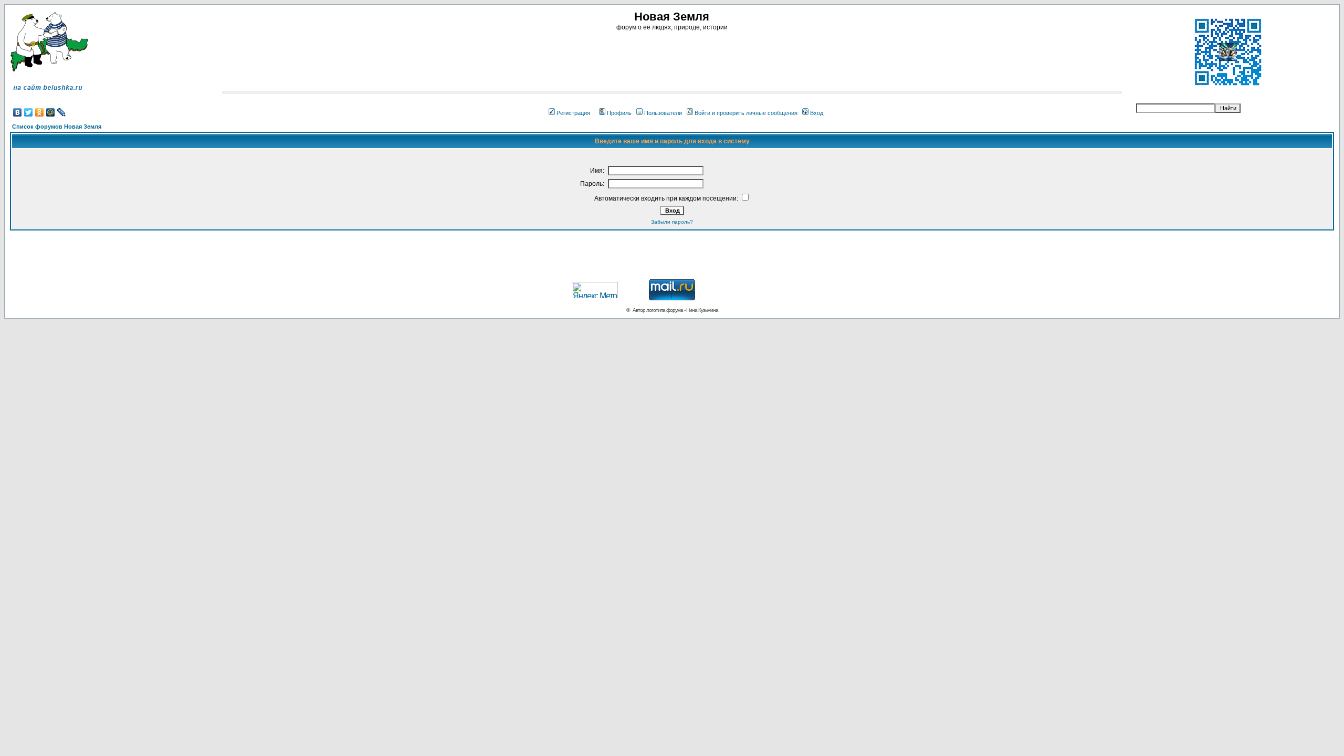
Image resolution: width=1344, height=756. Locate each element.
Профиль (619, 113)
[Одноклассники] (39, 112)
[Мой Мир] (50, 112)
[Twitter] (28, 112)
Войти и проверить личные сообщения (746, 113)
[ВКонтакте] (17, 112)
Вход (816, 113)
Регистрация (573, 113)
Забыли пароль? (672, 222)
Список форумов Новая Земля (56, 126)
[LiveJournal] (61, 112)
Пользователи (663, 113)
